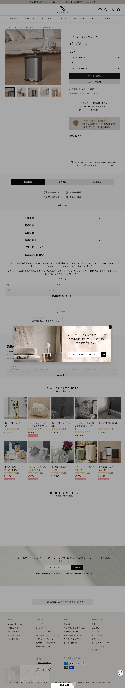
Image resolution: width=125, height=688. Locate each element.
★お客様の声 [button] (62, 685)
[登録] (103, 354)
